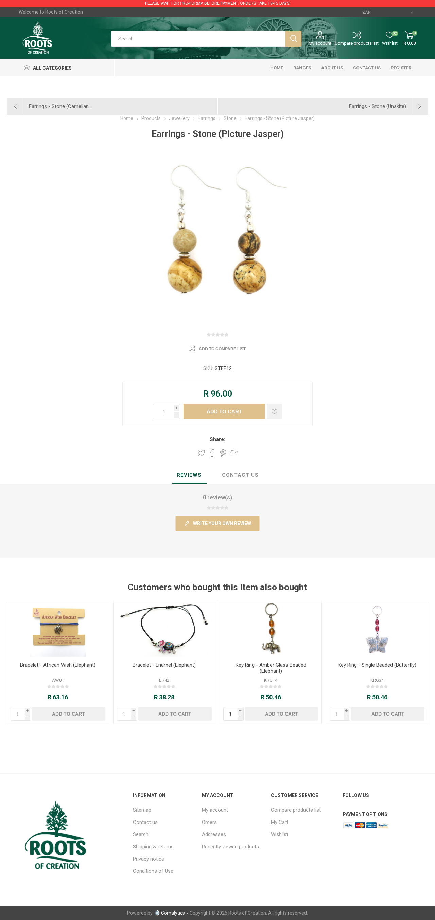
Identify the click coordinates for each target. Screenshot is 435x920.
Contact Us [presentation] (240, 475)
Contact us (145, 822)
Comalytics (173, 913)
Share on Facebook (212, 453)
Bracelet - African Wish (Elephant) (57, 665)
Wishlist (279, 834)
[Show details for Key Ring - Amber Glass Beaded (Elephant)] (270, 629)
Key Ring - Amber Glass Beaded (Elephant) (271, 668)
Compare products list (357, 43)
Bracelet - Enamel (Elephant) (164, 665)
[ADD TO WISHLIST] (274, 411)
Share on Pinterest (223, 453)
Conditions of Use (153, 871)
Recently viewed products (230, 847)
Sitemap (142, 810)
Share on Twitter (201, 453)
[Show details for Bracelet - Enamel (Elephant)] (164, 629)
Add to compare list (222, 349)
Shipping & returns (153, 847)
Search (141, 834)
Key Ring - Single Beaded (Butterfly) (377, 665)
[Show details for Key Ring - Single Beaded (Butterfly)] (377, 629)
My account (320, 43)
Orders (209, 822)
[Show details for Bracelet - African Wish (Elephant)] (58, 629)
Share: (217, 439)
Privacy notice (148, 859)
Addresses (214, 834)
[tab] (189, 475)
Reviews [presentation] (189, 475)
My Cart (279, 822)
